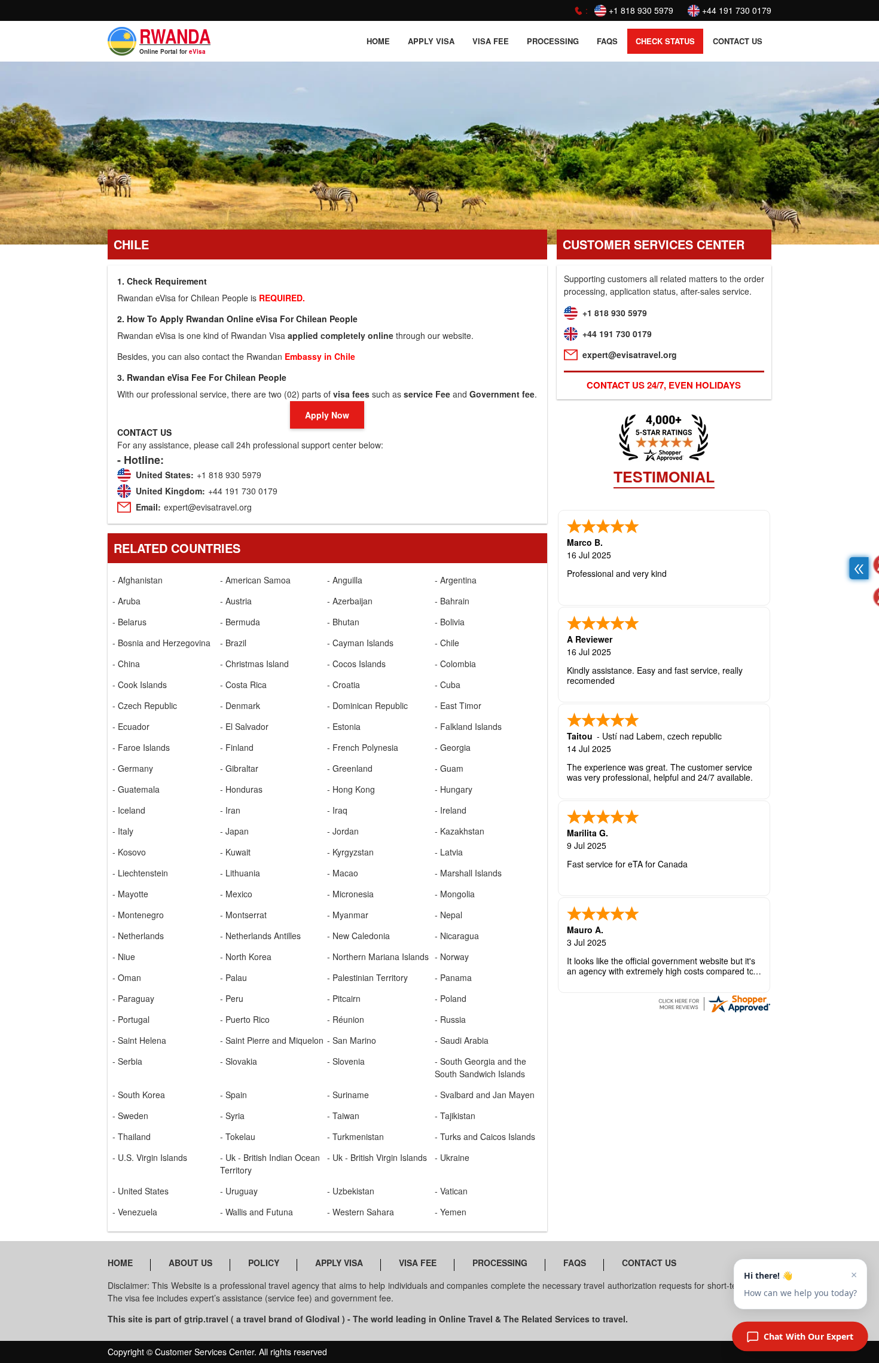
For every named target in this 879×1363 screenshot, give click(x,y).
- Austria (236, 601)
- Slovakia (238, 1061)
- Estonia (344, 726)
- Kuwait (235, 852)
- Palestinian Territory (367, 977)
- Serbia (127, 1061)
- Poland (450, 998)
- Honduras (241, 789)
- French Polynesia (362, 747)
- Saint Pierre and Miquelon (271, 1040)
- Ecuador (130, 726)
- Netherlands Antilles (260, 936)
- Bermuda (240, 622)
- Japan (234, 831)
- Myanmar (347, 915)
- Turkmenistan (355, 1136)
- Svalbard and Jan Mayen (485, 1095)
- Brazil (233, 643)
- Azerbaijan (350, 601)
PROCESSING (553, 41)
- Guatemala (136, 789)
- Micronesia (350, 894)
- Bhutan (343, 622)
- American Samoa (255, 580)
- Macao (342, 873)
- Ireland (450, 810)
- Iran (230, 810)
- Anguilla (344, 580)
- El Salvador (244, 726)
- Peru (231, 998)
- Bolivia (450, 622)
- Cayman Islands (360, 643)
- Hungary (453, 789)
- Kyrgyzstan (350, 852)
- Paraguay (133, 998)
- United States (140, 1191)
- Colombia (455, 664)
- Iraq (337, 810)
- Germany (132, 768)
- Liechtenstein (140, 873)
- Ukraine (452, 1157)
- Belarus (129, 622)
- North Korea (245, 956)
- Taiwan (343, 1115)
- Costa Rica (243, 684)
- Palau (233, 977)
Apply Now (327, 415)
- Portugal (130, 1019)
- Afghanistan (137, 580)
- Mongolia (455, 894)
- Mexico (236, 894)
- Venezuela (134, 1212)
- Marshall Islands (468, 873)
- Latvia (449, 852)
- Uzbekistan (350, 1191)
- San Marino (351, 1040)
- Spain (233, 1095)
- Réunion (345, 1019)
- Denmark (240, 705)
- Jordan (343, 831)
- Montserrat (243, 915)
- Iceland (128, 810)
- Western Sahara (360, 1212)
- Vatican (451, 1191)
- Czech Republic (144, 705)
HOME (378, 41)
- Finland (237, 747)
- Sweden (130, 1115)
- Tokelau (237, 1136)
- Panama (453, 977)
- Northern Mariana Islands (378, 956)
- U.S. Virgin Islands (149, 1157)
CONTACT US (737, 41)
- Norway (452, 956)
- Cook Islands (139, 684)
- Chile (447, 643)
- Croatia (343, 684)
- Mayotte (130, 894)
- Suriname (348, 1095)
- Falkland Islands (468, 726)
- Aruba (126, 601)
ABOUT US (190, 1263)
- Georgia (453, 747)
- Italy (122, 831)
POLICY (263, 1263)
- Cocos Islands (356, 664)
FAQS (607, 41)
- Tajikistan (455, 1115)
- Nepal (448, 915)
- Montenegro (138, 915)
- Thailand (131, 1136)
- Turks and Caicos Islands (485, 1136)
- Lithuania (240, 873)
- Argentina (456, 580)
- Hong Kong (351, 789)
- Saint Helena (139, 1040)
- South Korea (138, 1095)
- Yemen (450, 1212)
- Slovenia (346, 1061)
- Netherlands (138, 936)
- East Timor (458, 705)
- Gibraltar (239, 768)
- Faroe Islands (141, 747)
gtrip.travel (206, 1319)
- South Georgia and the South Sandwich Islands (480, 1067)
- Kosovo (129, 852)
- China (126, 664)
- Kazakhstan (459, 831)
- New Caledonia (358, 936)
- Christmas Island (254, 664)
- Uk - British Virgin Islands (377, 1157)
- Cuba (447, 684)
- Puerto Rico (245, 1019)
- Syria (232, 1115)
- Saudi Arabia (462, 1040)
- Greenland (350, 768)
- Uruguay (239, 1191)
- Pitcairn (344, 998)
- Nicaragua (457, 936)
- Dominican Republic (367, 705)
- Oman (126, 977)
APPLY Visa (431, 41)
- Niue (123, 956)
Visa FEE (490, 41)
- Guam (449, 768)
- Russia (450, 1019)
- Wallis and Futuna (256, 1212)
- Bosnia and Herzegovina (161, 643)
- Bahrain (452, 601)
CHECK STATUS (665, 41)
